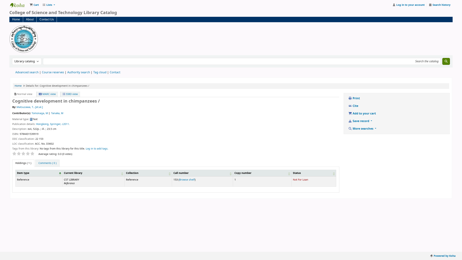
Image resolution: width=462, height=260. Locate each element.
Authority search (78, 72)
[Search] (446, 61)
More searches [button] (363, 129)
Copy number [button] (242, 173)
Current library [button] (73, 173)
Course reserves (53, 72)
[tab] (47, 163)
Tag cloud (99, 72)
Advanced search (27, 72)
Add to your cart (364, 113)
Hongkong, (42, 124)
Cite (355, 106)
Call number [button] (181, 173)
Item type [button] (23, 173)
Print (356, 98)
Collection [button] (132, 173)
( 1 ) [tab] (23, 163)
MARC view (49, 94)
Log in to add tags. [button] (97, 149)
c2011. (66, 124)
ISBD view (71, 94)
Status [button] (297, 173)
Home (16, 19)
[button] (34, 5)
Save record (361, 121)
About (30, 19)
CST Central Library (19, 5)
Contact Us (47, 19)
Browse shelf (187, 180)
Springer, (55, 124)
